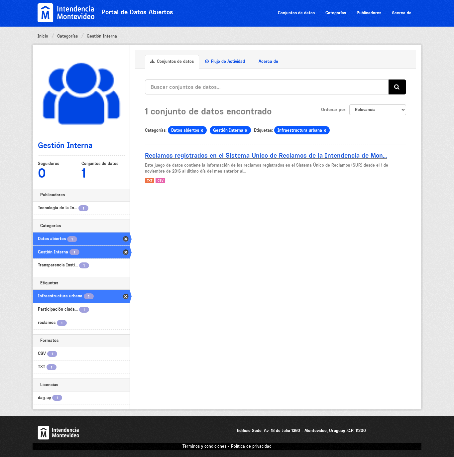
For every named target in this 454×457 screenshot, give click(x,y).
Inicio (43, 36)
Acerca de (401, 12)
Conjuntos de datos (296, 12)
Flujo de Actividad (227, 61)
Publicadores (369, 12)
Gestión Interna (102, 36)
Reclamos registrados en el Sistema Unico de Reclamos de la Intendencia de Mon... (266, 155)
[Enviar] (397, 86)
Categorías (335, 12)
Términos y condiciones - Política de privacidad (227, 446)
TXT (149, 180)
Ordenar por (333, 109)
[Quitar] (201, 130)
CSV (161, 180)
